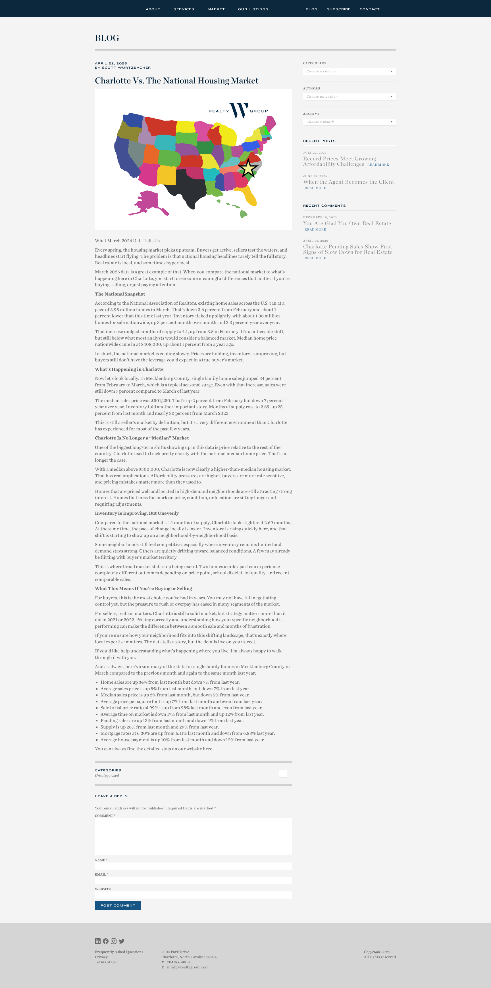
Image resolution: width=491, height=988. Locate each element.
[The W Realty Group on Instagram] (113, 941)
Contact (370, 9)
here (207, 749)
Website (103, 889)
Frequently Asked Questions (119, 952)
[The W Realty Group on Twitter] (121, 941)
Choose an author (322, 97)
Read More (378, 165)
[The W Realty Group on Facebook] (106, 941)
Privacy (101, 957)
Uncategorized (107, 775)
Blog (312, 9)
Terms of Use (106, 962)
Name (101, 860)
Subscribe (339, 9)
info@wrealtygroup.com (188, 967)
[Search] (390, 8)
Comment (105, 816)
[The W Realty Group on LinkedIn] (98, 941)
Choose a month (320, 122)
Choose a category (322, 71)
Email (101, 874)
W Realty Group (115, 8)
